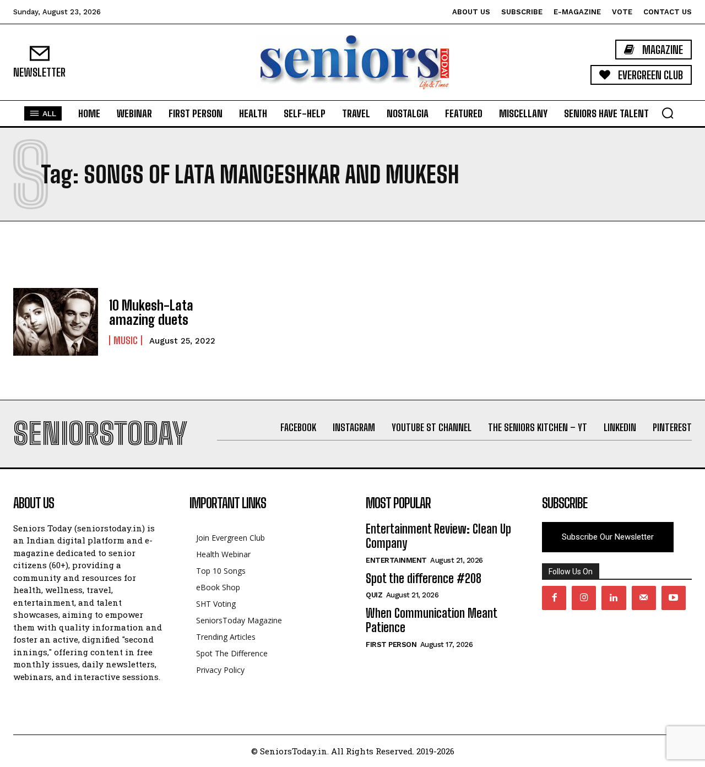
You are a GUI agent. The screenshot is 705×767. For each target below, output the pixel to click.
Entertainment (396, 560)
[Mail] (644, 598)
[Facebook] (554, 598)
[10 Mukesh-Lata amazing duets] (55, 322)
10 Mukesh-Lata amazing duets (151, 312)
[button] (667, 113)
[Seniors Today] (352, 62)
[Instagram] (584, 598)
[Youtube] (673, 598)
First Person (391, 644)
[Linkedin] (613, 598)
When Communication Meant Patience (431, 620)
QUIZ (374, 595)
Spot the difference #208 (423, 578)
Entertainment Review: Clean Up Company (438, 536)
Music (125, 340)
